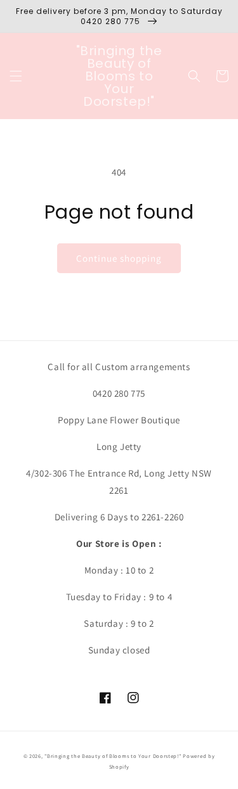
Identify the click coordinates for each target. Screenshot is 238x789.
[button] (16, 76)
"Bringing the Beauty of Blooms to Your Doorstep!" (112, 755)
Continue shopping (119, 258)
